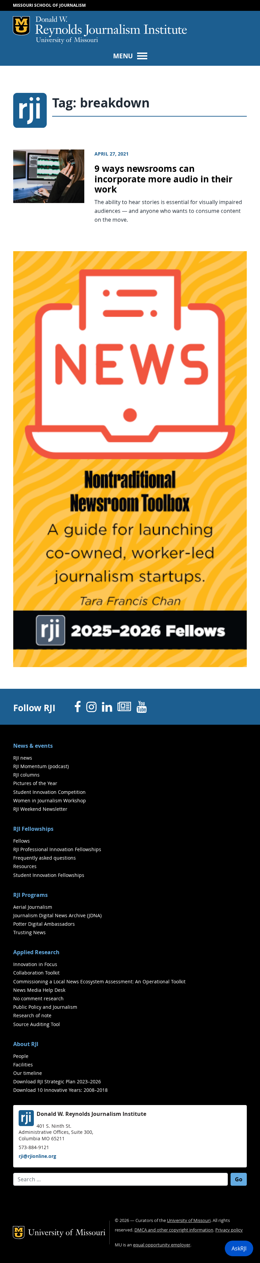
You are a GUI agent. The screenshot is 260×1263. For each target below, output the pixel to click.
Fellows (21, 841)
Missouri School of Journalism (49, 5)
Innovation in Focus (35, 964)
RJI (111, 26)
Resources (25, 866)
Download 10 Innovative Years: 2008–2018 (60, 1090)
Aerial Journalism (32, 907)
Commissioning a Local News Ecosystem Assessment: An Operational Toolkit (99, 981)
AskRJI (239, 1248)
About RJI (25, 1044)
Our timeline (27, 1073)
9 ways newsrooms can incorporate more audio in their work (163, 179)
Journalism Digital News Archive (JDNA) (57, 915)
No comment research (38, 998)
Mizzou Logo (21, 25)
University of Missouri (67, 40)
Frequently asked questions (44, 858)
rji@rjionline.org (37, 1156)
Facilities (23, 1064)
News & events (33, 745)
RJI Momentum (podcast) (41, 766)
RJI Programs (30, 895)
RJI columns (26, 774)
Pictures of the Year (35, 783)
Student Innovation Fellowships (48, 875)
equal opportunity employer (161, 1245)
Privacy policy (229, 1230)
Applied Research (36, 952)
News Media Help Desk (39, 990)
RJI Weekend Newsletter (40, 809)
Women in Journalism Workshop (49, 800)
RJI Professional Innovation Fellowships (57, 849)
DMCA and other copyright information (173, 1230)
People (20, 1056)
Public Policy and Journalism (45, 1007)
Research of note (32, 1015)
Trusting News (29, 932)
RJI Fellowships (33, 829)
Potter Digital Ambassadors (44, 924)
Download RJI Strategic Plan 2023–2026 (57, 1081)
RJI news (22, 758)
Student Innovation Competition (49, 792)
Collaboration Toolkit (36, 972)
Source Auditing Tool (36, 1024)
